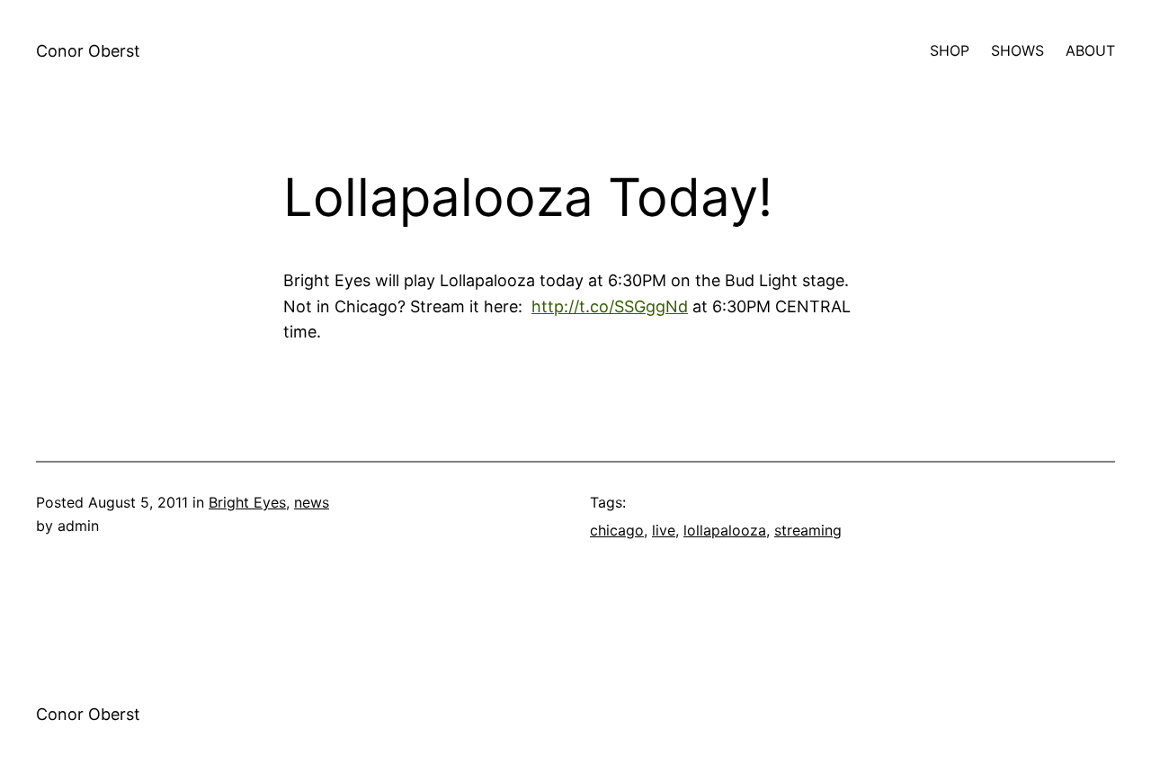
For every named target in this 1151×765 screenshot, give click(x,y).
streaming (808, 530)
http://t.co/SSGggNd (609, 306)
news (311, 502)
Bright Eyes (247, 502)
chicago (617, 530)
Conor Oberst (88, 50)
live (663, 530)
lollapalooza (724, 530)
